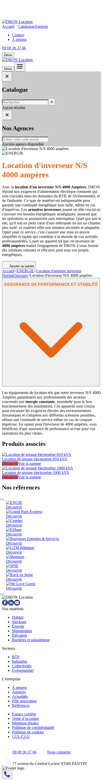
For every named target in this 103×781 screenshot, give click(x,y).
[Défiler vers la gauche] (2, 499)
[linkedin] (11, 604)
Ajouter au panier (22, 266)
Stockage (19, 622)
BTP (16, 657)
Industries (19, 661)
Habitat (18, 617)
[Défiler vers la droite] (2, 594)
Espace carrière (24, 714)
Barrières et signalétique (31, 640)
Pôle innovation (24, 701)
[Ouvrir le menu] (19, 66)
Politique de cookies (28, 732)
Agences (41, 26)
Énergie (18, 626)
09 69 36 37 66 (14, 48)
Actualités (20, 696)
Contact (18, 35)
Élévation (19, 635)
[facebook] (5, 604)
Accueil (8, 26)
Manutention (22, 631)
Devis (8, 55)
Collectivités (22, 666)
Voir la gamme (29, 463)
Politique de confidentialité (33, 727)
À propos (19, 39)
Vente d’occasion (25, 718)
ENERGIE (25, 271)
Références (21, 705)
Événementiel (23, 670)
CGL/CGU (21, 736)
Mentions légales (25, 723)
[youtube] (17, 604)
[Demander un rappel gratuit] (7, 774)
